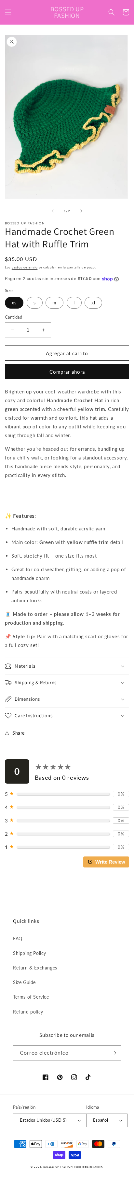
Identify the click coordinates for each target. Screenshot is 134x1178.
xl (93, 302)
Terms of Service (31, 997)
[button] (8, 12)
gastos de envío (25, 267)
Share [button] (18, 733)
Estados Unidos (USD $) (43, 1120)
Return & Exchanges (35, 967)
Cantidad (13, 317)
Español (100, 1120)
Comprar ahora (67, 372)
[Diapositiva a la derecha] (81, 211)
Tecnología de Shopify (88, 1166)
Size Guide (24, 982)
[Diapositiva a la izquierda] (53, 211)
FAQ (17, 938)
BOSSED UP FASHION (58, 1166)
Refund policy (28, 1011)
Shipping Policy (29, 953)
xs (14, 302)
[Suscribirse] (113, 1052)
